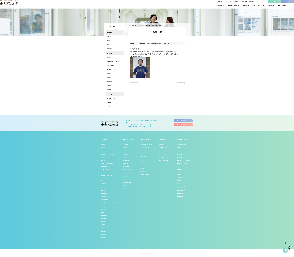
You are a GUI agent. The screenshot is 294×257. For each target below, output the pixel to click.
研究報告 (109, 77)
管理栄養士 (103, 209)
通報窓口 (109, 90)
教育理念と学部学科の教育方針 (107, 154)
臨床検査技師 (104, 215)
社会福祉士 (103, 231)
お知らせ (109, 36)
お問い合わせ (180, 180)
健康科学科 (125, 157)
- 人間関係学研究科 (127, 182)
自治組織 (142, 151)
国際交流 (162, 139)
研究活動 (109, 53)
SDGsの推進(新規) (181, 144)
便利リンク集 (162, 157)
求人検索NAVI (125, 191)
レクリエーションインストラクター (108, 202)
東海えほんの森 (180, 151)
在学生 (108, 41)
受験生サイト (180, 183)
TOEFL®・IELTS (162, 154)
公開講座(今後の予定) (145, 174)
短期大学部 (125, 173)
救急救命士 (103, 221)
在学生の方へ (228, 1)
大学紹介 (104, 139)
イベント (109, 94)
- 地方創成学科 (126, 154)
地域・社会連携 (182, 139)
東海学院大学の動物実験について (108, 163)
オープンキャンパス (112, 98)
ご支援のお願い (104, 169)
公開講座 (109, 85)
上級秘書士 (103, 237)
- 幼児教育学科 (126, 176)
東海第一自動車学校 (181, 196)
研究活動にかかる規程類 (113, 61)
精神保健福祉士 (104, 234)
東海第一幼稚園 (180, 187)
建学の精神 (103, 151)
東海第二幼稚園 (180, 190)
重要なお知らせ (110, 49)
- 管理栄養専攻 (126, 160)
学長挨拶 (103, 144)
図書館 (178, 147)
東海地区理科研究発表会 (182, 163)
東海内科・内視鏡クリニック (183, 193)
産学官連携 (109, 81)
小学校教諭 (103, 187)
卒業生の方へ (236, 1)
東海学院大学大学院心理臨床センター (185, 160)
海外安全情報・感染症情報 (164, 160)
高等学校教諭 (104, 193)
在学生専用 (125, 188)
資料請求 (179, 174)
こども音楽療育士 (105, 199)
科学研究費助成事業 (112, 65)
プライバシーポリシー (181, 177)
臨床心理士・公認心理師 (106, 228)
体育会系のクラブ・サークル (146, 144)
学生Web (124, 185)
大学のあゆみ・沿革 (105, 147)
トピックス (109, 73)
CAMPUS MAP (104, 157)
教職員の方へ (252, 1)
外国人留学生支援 (163, 147)
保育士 (102, 180)
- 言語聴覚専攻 (126, 166)
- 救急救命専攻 (126, 163)
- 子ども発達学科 (126, 151)
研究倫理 (109, 69)
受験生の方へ (220, 1)
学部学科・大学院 (128, 139)
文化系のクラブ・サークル (146, 147)
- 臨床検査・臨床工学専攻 (128, 169)
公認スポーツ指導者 (105, 206)
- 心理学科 (125, 147)
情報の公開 (103, 160)
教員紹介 (109, 57)
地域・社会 (109, 45)
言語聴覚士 (103, 224)
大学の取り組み (104, 166)
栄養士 (102, 212)
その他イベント (110, 106)
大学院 (124, 179)
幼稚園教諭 (103, 183)
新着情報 (109, 32)
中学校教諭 (103, 190)
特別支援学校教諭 (105, 196)
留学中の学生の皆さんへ (164, 151)
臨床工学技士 (104, 218)
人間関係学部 (125, 144)
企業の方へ (244, 1)
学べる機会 (179, 154)
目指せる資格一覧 (106, 176)
